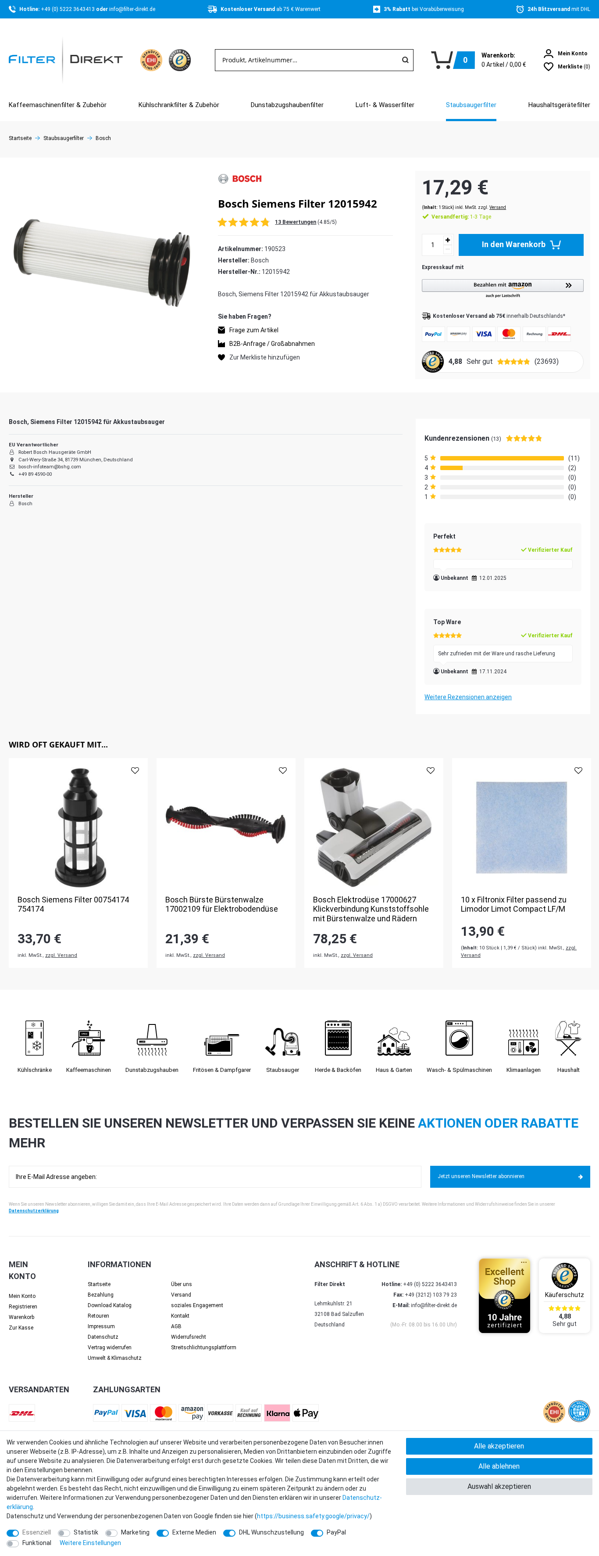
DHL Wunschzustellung (271, 1532)
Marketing (135, 1532)
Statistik (86, 1532)
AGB (176, 1326)
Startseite (20, 138)
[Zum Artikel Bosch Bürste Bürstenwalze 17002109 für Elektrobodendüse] (226, 827)
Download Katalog (110, 1305)
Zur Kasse (21, 1328)
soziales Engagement (197, 1305)
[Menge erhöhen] (447, 240)
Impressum (101, 1326)
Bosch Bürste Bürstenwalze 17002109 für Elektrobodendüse (221, 904)
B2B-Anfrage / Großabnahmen (272, 343)
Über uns (181, 1284)
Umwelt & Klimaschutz (115, 1358)
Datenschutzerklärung (34, 1210)
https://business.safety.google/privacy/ (313, 1516)
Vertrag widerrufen (110, 1347)
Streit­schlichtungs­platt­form (203, 1347)
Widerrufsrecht (188, 1337)
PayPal (336, 1532)
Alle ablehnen (499, 1466)
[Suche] (405, 60)
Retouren (98, 1316)
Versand (497, 207)
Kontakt (180, 1316)
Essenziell (36, 1532)
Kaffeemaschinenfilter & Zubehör (58, 105)
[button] (503, 289)
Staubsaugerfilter (471, 105)
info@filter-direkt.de (132, 9)
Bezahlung (101, 1295)
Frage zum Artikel (253, 329)
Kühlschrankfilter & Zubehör (179, 105)
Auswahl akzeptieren (499, 1486)
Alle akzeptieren (499, 1446)
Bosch (103, 138)
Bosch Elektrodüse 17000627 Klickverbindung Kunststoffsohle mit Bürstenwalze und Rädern (371, 909)
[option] (78, 863)
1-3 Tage (461, 217)
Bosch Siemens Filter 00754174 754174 (73, 904)
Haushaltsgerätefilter (559, 105)
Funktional (36, 1542)
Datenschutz (103, 1337)
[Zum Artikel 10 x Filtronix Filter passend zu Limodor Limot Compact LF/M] (521, 827)
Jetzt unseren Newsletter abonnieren (481, 1176)
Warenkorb (21, 1317)
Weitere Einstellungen (90, 1542)
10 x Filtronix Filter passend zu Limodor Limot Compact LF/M (514, 904)
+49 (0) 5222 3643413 (68, 9)
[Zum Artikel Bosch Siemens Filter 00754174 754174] (78, 827)
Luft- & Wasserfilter (385, 105)
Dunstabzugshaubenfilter (287, 105)
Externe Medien (194, 1532)
